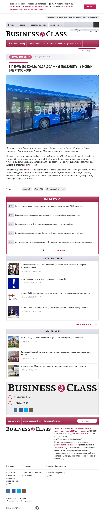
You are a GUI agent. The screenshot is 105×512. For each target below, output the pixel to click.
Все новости (60, 250)
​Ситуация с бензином (72, 43)
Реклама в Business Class (56, 466)
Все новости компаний (86, 324)
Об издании (27, 466)
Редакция (10, 466)
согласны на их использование (37, 6)
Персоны (22, 25)
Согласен (89, 6)
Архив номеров (56, 25)
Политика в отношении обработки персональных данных (12, 478)
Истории (11, 25)
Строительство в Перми (52, 43)
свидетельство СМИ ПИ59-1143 (80, 434)
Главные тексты (34, 43)
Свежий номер (19, 43)
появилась (29, 170)
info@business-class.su (23, 397)
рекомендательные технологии (66, 445)
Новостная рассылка (38, 25)
